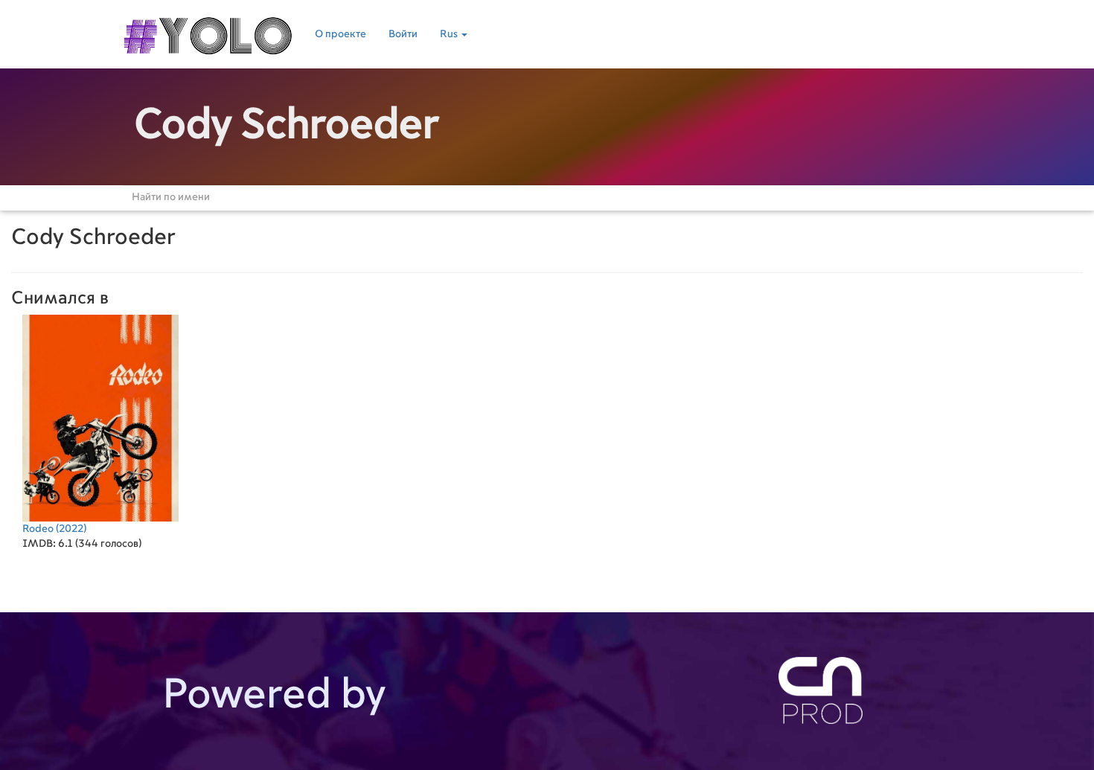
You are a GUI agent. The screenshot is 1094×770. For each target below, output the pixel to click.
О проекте (340, 34)
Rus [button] (450, 34)
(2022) (54, 529)
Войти (403, 34)
